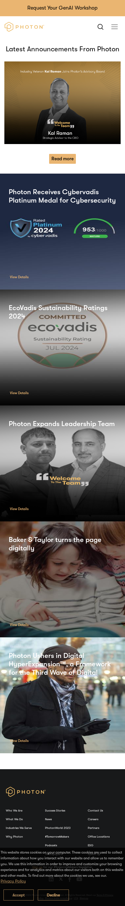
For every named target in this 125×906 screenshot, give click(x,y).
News (48, 819)
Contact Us (95, 810)
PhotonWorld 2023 (58, 827)
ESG (90, 845)
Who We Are (14, 810)
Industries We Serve (19, 827)
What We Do (14, 819)
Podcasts (51, 845)
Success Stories (55, 810)
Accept (18, 895)
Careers (93, 819)
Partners (93, 827)
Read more (62, 158)
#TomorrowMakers (57, 836)
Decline (53, 895)
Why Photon (14, 836)
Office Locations (99, 836)
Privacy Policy (13, 881)
